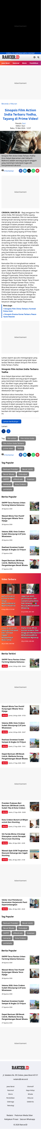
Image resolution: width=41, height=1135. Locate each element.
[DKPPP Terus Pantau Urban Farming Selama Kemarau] (34, 506)
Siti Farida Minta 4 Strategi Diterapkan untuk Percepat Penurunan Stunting (14, 836)
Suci (24, 123)
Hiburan (13, 104)
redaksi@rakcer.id (20, 1079)
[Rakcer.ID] (11, 57)
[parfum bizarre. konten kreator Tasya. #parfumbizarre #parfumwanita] (11, 589)
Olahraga (10, 1102)
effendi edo (18, 479)
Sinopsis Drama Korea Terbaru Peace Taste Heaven (19, 315)
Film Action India (27, 438)
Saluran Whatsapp (27, 1119)
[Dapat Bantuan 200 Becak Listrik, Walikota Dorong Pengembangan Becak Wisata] (34, 564)
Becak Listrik (27, 469)
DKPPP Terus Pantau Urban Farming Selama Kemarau (13, 503)
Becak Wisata (8, 474)
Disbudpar (23, 474)
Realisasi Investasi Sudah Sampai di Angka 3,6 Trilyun (14, 548)
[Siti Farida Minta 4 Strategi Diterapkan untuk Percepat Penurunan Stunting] (34, 837)
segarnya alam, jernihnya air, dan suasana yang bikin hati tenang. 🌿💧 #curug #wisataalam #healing (30, 602)
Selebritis (30, 1102)
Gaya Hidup (30, 1090)
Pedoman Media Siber (24, 1115)
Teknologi (10, 1105)
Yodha (20, 448)
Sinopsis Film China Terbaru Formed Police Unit (19, 310)
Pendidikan (34, 63)
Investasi (30, 479)
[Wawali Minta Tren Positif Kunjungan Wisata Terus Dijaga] (34, 519)
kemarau (7, 484)
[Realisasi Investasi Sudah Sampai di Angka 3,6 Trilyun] (34, 550)
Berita (5, 666)
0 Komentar (9, 171)
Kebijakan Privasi (11, 1119)
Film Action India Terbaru (13, 443)
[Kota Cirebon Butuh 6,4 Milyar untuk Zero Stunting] (34, 823)
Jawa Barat (6, 63)
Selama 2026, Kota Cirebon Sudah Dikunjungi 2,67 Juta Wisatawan (14, 534)
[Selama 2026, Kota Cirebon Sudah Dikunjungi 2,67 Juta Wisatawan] (34, 535)
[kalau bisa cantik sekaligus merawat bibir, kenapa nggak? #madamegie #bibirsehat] (11, 621)
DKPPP (6, 479)
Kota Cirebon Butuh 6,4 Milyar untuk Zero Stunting (15, 821)
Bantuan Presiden (10, 469)
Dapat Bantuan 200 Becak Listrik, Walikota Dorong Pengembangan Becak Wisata (15, 562)
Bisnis (24, 63)
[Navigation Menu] (38, 57)
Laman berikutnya (10, 421)
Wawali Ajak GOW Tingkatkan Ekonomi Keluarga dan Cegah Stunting (15, 853)
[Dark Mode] (34, 57)
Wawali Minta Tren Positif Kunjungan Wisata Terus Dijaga (13, 518)
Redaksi (10, 1115)
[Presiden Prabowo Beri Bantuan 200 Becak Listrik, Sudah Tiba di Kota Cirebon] (34, 806)
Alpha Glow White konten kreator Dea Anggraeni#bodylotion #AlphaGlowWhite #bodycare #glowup (31, 633)
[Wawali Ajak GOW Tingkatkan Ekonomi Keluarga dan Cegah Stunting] (34, 854)
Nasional (16, 63)
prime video (8, 448)
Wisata (30, 1094)
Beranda (5, 104)
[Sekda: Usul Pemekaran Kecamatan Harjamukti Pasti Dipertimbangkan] (34, 903)
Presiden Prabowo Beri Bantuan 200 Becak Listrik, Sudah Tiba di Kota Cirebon (13, 805)
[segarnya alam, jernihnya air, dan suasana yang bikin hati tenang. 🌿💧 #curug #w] (30, 589)
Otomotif (30, 1086)
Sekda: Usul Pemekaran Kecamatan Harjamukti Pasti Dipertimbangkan (14, 902)
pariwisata (7, 489)
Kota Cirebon (20, 484)
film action (12, 438)
